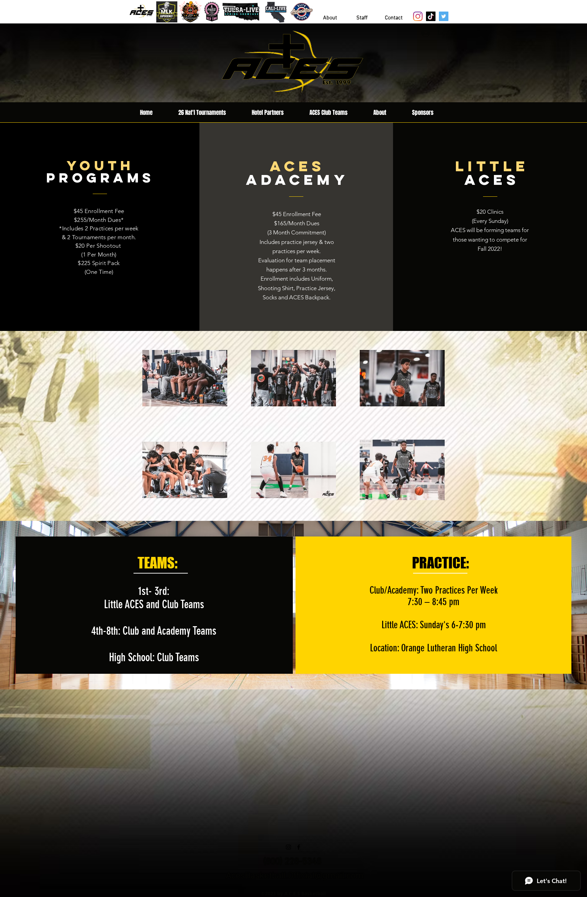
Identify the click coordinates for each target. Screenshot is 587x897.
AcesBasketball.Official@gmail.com (294, 875)
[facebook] (298, 847)
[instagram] (288, 847)
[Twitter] (443, 16)
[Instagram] (418, 16)
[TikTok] (430, 16)
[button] (394, 18)
